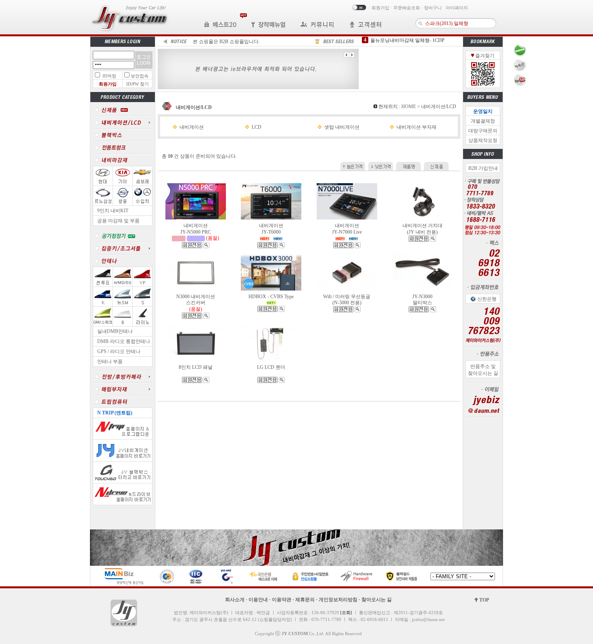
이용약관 (281, 599)
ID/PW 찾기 (137, 84)
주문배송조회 (406, 7)
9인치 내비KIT (112, 210)
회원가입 (380, 7)
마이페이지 (457, 7)
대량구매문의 (482, 131)
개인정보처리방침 (338, 599)
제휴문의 (305, 599)
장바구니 (433, 7)
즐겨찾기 (484, 56)
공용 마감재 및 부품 (118, 221)
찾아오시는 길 (376, 599)
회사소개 (234, 599)
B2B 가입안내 (483, 168)
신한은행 (487, 299)
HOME (408, 106)
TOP (483, 600)
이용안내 (258, 599)
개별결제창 (483, 121)
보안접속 (139, 75)
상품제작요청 (482, 140)
